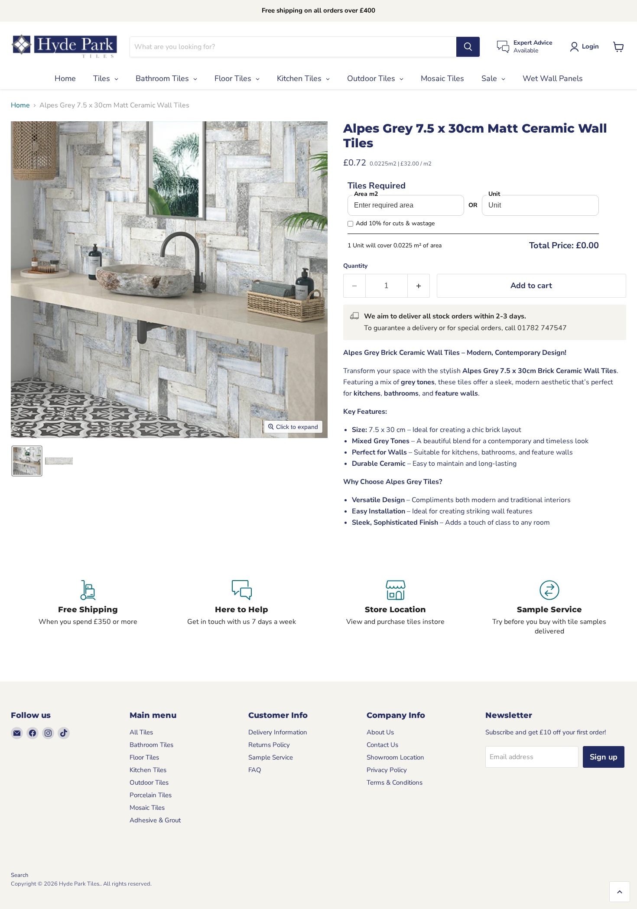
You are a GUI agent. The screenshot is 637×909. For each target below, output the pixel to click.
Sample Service (270, 757)
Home (20, 105)
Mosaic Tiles (147, 807)
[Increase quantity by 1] (419, 286)
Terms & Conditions (394, 782)
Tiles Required (377, 186)
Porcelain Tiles (151, 795)
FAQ (254, 770)
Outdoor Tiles (149, 782)
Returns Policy (269, 744)
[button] (586, 47)
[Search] (468, 47)
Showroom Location (395, 757)
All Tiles (141, 732)
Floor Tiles (144, 757)
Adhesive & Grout (155, 820)
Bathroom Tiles (151, 744)
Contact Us (382, 744)
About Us (380, 732)
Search (19, 875)
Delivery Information (277, 732)
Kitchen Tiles (148, 770)
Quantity (355, 266)
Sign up (604, 757)
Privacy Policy (387, 770)
